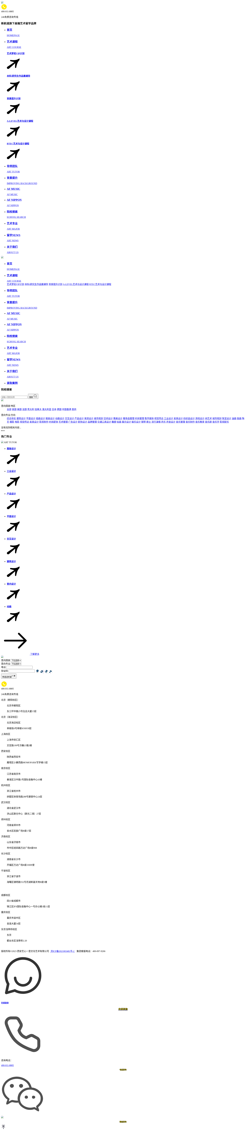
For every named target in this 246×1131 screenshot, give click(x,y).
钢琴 (143, 422)
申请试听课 (7, 677)
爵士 (148, 422)
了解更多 (34, 654)
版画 (239, 418)
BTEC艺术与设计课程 (100, 284)
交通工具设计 (104, 422)
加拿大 (38, 409)
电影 (17, 422)
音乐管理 (180, 422)
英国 (14, 409)
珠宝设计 (226, 418)
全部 (9, 409)
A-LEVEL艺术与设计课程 (76, 284)
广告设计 (72, 422)
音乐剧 (208, 422)
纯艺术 (208, 418)
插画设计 (40, 418)
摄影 (12, 422)
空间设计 (108, 418)
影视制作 (43, 422)
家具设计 (178, 418)
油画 (234, 418)
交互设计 (69, 418)
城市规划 (98, 418)
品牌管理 (92, 422)
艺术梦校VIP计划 (15, 284)
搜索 (31, 397)
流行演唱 (156, 422)
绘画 (119, 422)
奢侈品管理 (128, 418)
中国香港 (66, 409)
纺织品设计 (189, 418)
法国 (24, 409)
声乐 (163, 422)
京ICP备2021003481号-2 (62, 951)
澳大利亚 (46, 409)
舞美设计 (117, 418)
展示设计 (126, 422)
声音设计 (170, 422)
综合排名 (11, 418)
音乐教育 (199, 422)
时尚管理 (139, 418)
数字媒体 (149, 418)
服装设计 (50, 418)
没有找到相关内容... (11, 427)
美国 (19, 409)
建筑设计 (21, 418)
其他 (74, 409)
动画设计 (59, 418)
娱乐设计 (136, 422)
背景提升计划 (55, 284)
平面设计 (30, 418)
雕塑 (114, 422)
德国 (59, 409)
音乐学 (215, 422)
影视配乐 (224, 422)
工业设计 (168, 418)
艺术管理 (63, 422)
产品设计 (79, 418)
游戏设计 (199, 418)
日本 (54, 409)
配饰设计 (82, 422)
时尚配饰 (53, 422)
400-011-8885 (7, 1065)
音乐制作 (190, 422)
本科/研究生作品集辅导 (36, 284)
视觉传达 (158, 418)
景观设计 (88, 418)
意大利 (30, 409)
